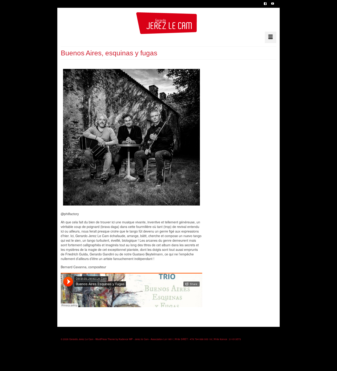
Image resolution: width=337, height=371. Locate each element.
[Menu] (270, 37)
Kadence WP (126, 339)
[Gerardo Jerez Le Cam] (167, 23)
